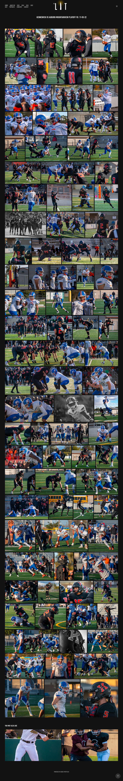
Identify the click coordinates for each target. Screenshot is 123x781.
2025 (18, 5)
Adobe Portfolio (64, 772)
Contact (26, 7)
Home (6, 5)
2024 (23, 5)
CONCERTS (19, 7)
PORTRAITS (12, 7)
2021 (6, 7)
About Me (12, 5)
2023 (27, 5)
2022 (32, 5)
